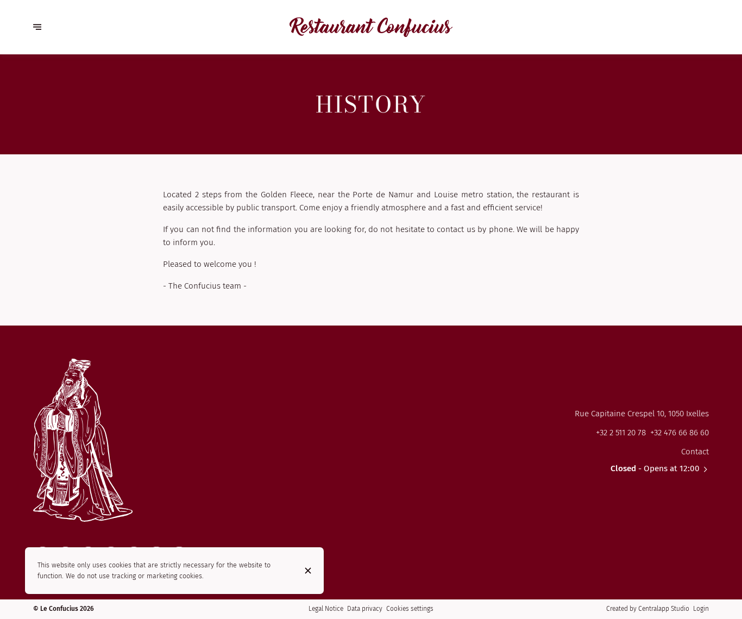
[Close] (308, 570)
